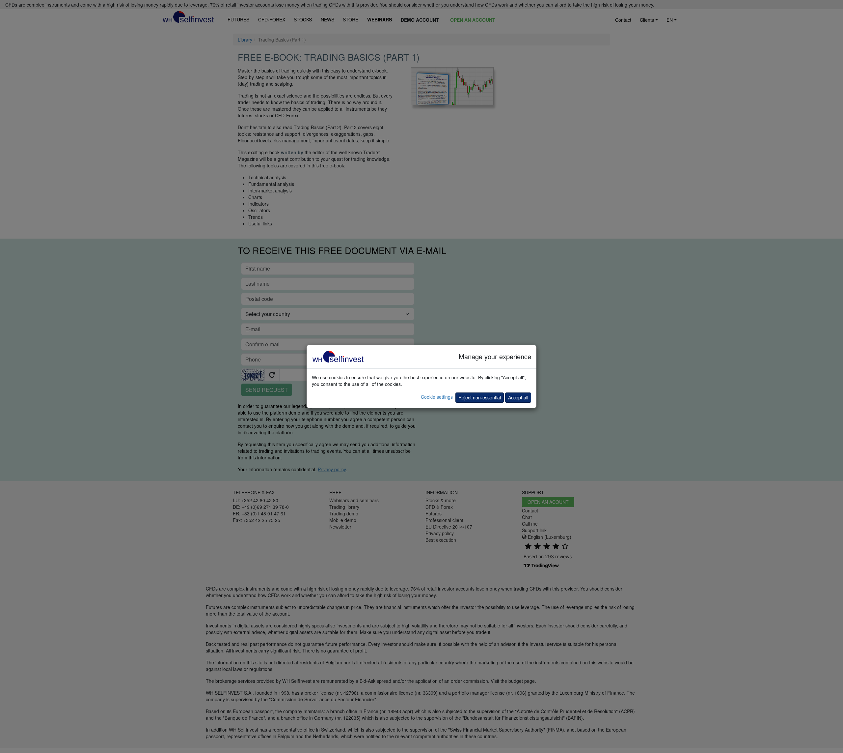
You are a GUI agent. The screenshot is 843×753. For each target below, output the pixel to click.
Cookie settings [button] (437, 396)
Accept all (518, 397)
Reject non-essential (479, 397)
